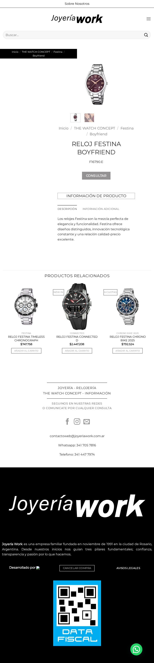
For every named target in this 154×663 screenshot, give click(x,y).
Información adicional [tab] (101, 208)
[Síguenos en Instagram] (77, 422)
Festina (58, 51)
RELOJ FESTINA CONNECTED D (77, 338)
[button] (148, 19)
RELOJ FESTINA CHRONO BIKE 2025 (128, 338)
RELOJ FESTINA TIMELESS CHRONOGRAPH (26, 338)
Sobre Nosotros (77, 4)
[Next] (116, 84)
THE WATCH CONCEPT (36, 51)
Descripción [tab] (67, 208)
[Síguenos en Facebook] (67, 422)
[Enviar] (146, 35)
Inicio (15, 51)
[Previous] (76, 84)
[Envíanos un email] (86, 422)
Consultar (96, 176)
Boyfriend (39, 55)
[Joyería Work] (77, 19)
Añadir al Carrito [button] (26, 350)
